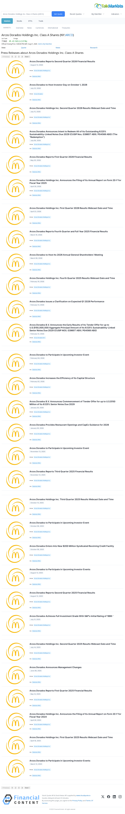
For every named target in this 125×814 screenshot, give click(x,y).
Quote (23, 47)
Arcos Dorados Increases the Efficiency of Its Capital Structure (62, 378)
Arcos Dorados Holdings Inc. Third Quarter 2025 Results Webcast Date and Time (72, 499)
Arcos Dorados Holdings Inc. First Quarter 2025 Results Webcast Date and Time (71, 737)
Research (93, 47)
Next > (27, 57)
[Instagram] (120, 799)
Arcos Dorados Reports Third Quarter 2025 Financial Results (61, 471)
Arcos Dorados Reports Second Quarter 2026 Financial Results (62, 61)
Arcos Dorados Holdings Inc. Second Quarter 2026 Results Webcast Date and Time (73, 108)
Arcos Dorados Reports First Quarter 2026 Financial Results (61, 157)
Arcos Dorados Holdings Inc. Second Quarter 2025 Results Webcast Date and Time (73, 644)
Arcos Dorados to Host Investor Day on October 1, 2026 (58, 84)
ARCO (69, 35)
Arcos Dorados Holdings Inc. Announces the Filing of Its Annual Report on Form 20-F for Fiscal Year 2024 (75, 715)
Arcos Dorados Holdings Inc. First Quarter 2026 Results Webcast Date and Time (71, 208)
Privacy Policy (77, 800)
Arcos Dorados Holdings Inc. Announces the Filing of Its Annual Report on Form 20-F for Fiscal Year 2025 (75, 181)
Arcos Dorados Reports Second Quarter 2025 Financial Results (62, 592)
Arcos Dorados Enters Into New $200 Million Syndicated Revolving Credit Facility (72, 546)
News (29, 28)
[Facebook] (108, 799)
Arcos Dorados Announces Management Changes (56, 667)
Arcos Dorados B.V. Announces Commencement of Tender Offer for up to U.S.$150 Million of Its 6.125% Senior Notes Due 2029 (72, 403)
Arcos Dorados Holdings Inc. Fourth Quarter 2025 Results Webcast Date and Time (72, 278)
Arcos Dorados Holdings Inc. (42, 70)
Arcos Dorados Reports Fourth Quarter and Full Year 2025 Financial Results (69, 231)
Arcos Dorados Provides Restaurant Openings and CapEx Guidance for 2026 (69, 425)
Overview (19, 28)
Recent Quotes (76, 14)
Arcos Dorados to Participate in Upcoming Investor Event (59, 354)
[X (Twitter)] (102, 799)
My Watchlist (96, 14)
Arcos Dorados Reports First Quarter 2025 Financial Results (61, 690)
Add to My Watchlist (45, 44)
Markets (7, 21)
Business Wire (37, 76)
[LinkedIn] (114, 799)
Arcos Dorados (38, 94)
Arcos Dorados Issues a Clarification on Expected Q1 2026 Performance (67, 301)
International (53, 28)
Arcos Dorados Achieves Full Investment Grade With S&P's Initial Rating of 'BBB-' (71, 616)
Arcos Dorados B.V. (39, 337)
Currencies (40, 28)
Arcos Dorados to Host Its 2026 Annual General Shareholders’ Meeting (66, 254)
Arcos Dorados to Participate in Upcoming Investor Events (60, 569)
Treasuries (66, 28)
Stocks (19, 21)
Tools (41, 21)
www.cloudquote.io (83, 795)
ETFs (30, 21)
